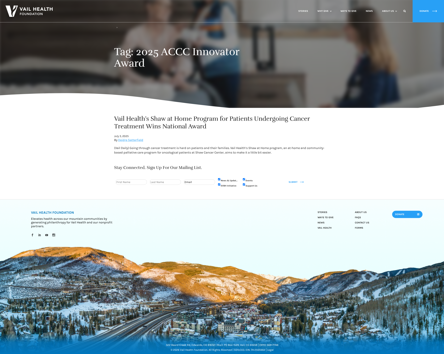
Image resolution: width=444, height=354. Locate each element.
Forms (359, 227)
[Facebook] (33, 235)
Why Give (322, 11)
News (369, 11)
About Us (388, 11)
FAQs (358, 217)
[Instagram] (54, 235)
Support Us (251, 185)
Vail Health (325, 227)
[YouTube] (47, 235)
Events (249, 180)
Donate (399, 214)
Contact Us (362, 222)
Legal (270, 349)
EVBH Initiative (228, 185)
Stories (303, 11)
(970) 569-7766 (268, 345)
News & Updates (229, 180)
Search (404, 14)
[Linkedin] (40, 235)
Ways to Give (348, 11)
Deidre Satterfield (130, 140)
